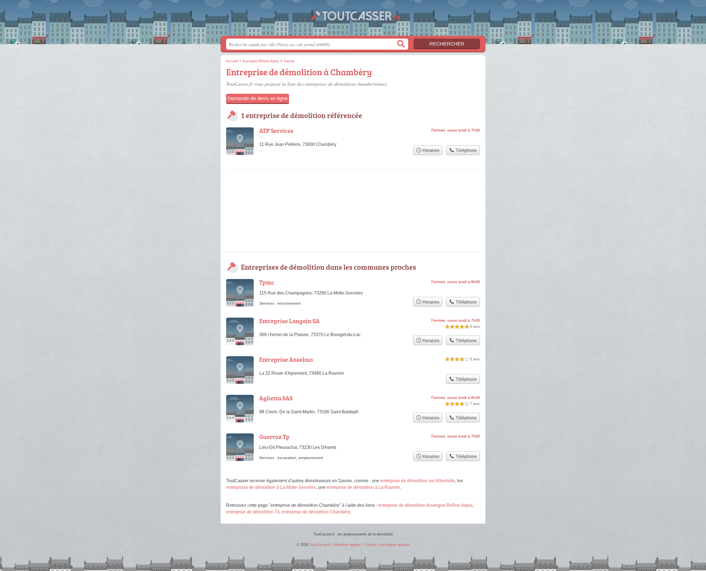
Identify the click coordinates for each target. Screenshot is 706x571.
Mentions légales (347, 545)
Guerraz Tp (274, 436)
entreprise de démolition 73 (252, 512)
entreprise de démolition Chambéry (316, 512)
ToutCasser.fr (353, 19)
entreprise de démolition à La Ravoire (363, 487)
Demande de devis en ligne (258, 98)
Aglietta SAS (276, 398)
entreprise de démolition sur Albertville (417, 480)
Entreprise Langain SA (289, 321)
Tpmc (266, 282)
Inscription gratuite (395, 545)
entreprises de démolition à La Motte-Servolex (271, 487)
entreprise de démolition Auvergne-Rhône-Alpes (425, 505)
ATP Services (276, 130)
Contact (370, 545)
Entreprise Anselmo (286, 359)
